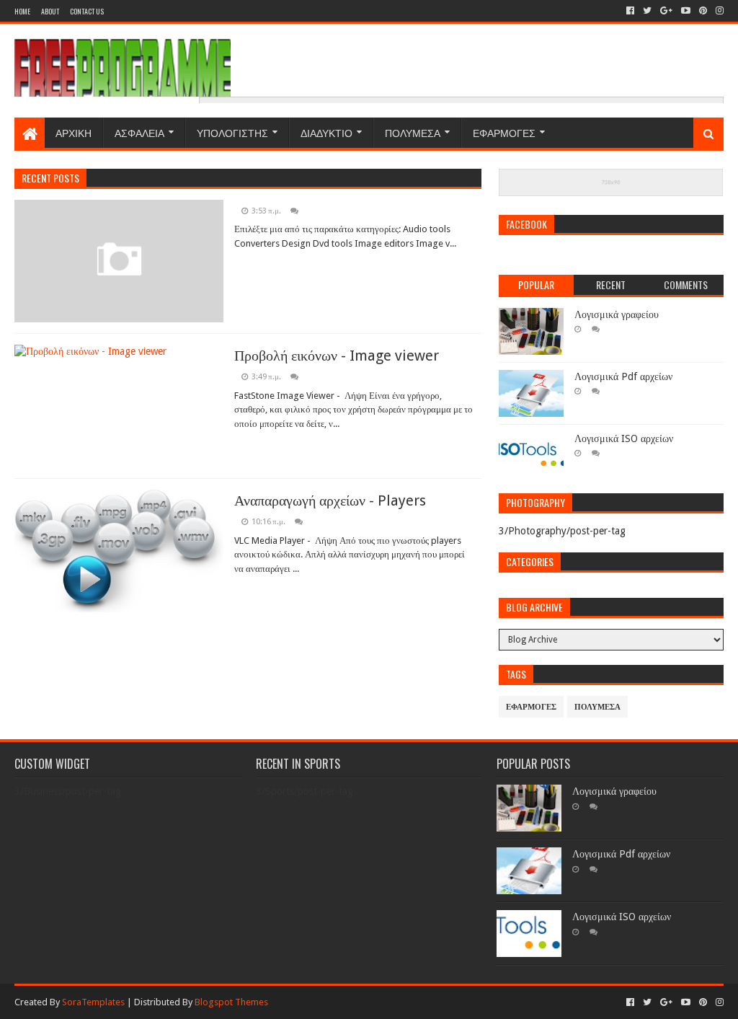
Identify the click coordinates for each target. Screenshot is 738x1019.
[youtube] (685, 11)
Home (22, 11)
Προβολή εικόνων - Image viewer (336, 355)
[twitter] (647, 11)
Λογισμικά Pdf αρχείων (623, 376)
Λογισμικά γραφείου (616, 314)
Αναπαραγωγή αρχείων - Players (330, 500)
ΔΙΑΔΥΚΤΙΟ (326, 132)
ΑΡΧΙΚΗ (73, 132)
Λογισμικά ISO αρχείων (623, 438)
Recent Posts (50, 177)
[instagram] (718, 11)
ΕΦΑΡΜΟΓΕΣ (504, 132)
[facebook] (630, 11)
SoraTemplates (93, 1002)
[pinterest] (703, 11)
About (50, 11)
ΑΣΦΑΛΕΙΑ (139, 132)
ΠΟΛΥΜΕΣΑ (412, 132)
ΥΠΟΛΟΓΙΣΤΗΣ (232, 132)
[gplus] (666, 11)
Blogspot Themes (231, 1002)
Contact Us (87, 11)
